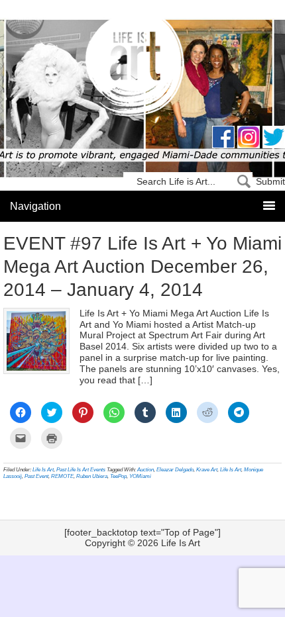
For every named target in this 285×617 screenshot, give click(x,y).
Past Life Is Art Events (80, 470)
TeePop (118, 476)
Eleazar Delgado (175, 470)
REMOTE (62, 476)
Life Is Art (143, 68)
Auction (145, 470)
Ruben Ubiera (91, 476)
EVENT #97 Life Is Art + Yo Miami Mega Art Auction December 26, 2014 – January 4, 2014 (142, 266)
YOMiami (140, 476)
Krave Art (206, 470)
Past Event (36, 476)
